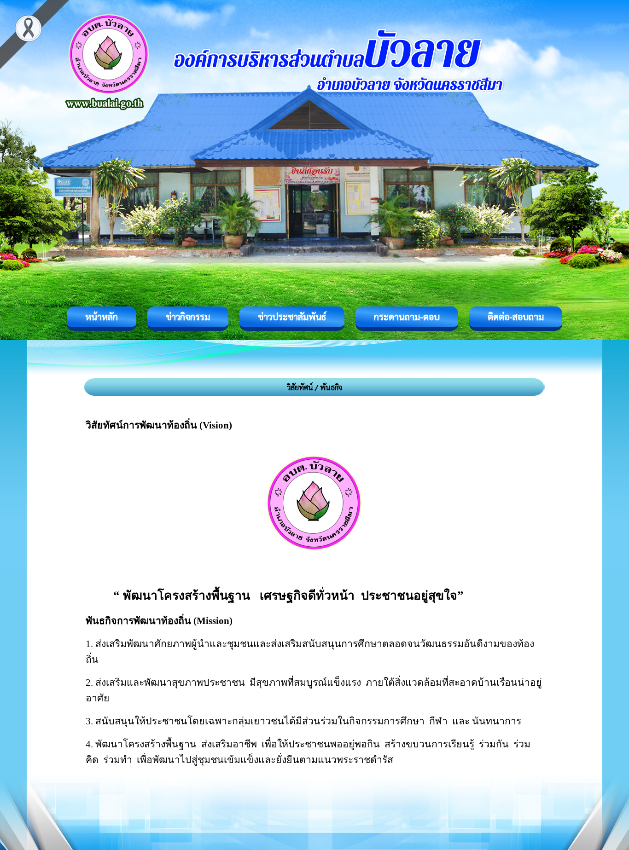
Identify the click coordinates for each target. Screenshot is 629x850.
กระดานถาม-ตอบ (407, 317)
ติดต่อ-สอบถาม (516, 317)
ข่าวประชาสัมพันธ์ (292, 317)
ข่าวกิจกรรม (188, 317)
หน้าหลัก (101, 317)
